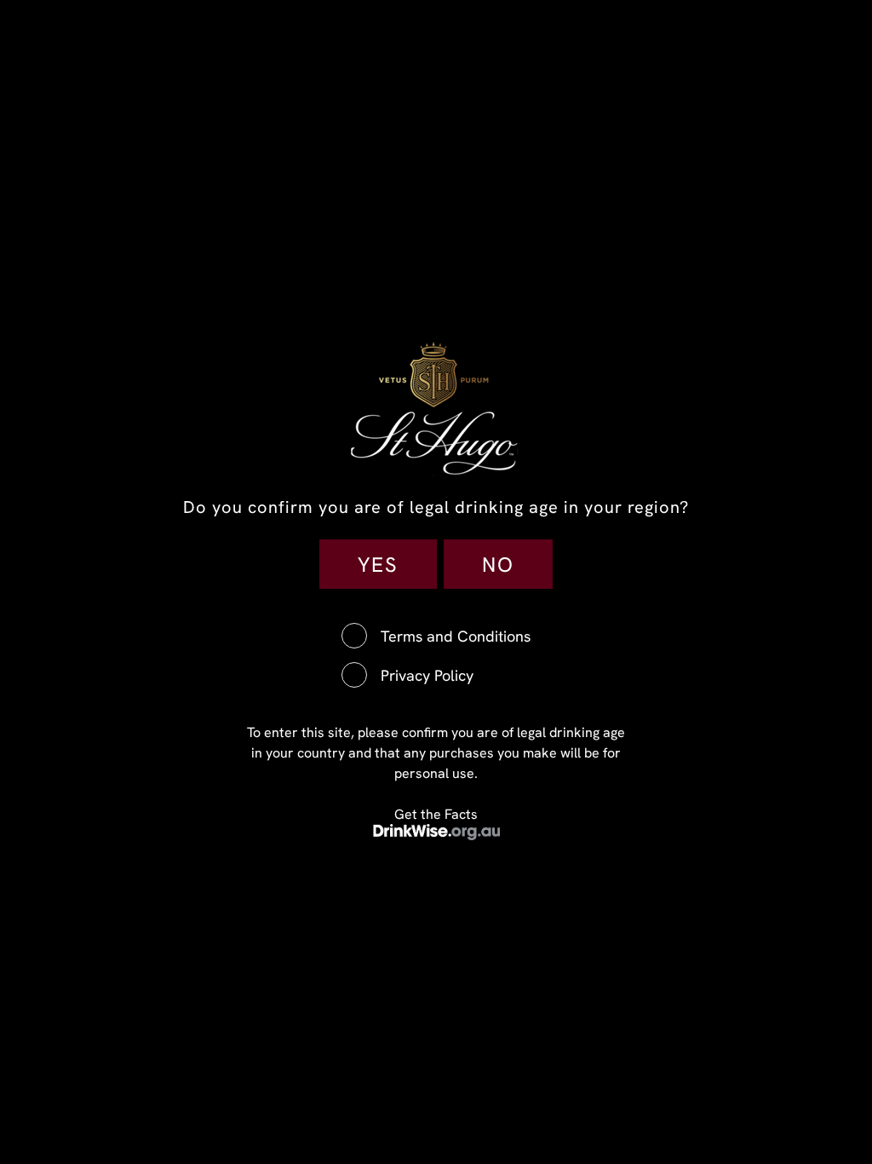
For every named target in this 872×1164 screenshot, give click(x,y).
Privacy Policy (427, 675)
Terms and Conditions (456, 636)
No (498, 564)
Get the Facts (436, 813)
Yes (378, 564)
